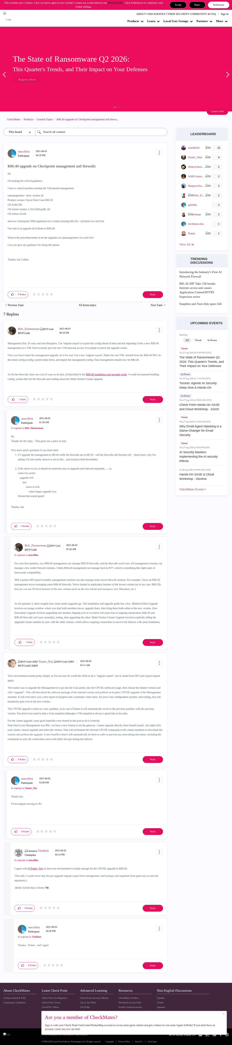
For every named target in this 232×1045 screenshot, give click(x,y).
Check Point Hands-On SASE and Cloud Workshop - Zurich (199, 407)
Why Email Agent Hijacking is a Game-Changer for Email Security (200, 431)
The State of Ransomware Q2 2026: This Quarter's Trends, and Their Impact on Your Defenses (201, 362)
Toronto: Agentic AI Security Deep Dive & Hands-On (198, 385)
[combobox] (101, 132)
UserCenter (152, 1042)
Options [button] (163, 119)
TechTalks (85, 1007)
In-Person (185, 374)
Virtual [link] (198, 340)
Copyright (109, 1042)
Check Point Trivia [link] (51, 1002)
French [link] (160, 1002)
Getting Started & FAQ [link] (14, 998)
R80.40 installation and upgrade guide (106, 374)
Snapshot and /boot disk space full (200, 304)
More (219, 21)
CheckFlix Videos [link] (50, 1007)
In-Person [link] (212, 340)
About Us (139, 1042)
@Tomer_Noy (35, 868)
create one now (63, 1029)
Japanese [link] (161, 1007)
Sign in (48, 1025)
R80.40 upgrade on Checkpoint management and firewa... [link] (88, 119)
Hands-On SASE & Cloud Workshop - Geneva (196, 477)
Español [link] (161, 998)
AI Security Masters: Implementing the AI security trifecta (198, 456)
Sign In (225, 14)
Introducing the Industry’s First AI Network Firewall (200, 274)
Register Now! (27, 79)
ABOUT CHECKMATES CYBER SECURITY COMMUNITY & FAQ (176, 14)
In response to (27, 428)
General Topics (45, 119)
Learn (151, 21)
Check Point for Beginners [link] (54, 998)
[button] (178, 5)
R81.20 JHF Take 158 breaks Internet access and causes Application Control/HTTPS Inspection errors (197, 290)
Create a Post (217, 111)
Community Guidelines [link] (14, 1002)
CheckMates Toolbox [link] (129, 998)
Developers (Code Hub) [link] (130, 1002)
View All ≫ (186, 244)
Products (133, 21)
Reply (153, 294)
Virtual (184, 348)
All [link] (187, 340)
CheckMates (13, 119)
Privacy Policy (115, 2)
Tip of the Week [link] (88, 1002)
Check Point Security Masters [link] (94, 998)
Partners (202, 21)
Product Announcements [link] (130, 1007)
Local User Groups (175, 21)
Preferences (218, 5)
